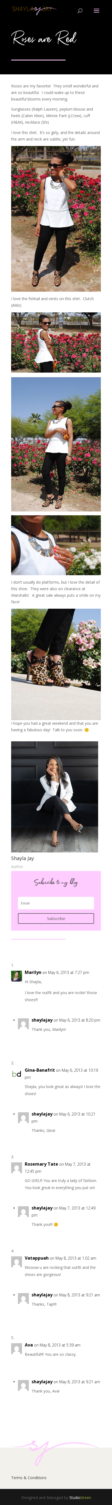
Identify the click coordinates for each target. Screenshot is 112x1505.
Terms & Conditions (28, 1477)
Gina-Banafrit (40, 1070)
